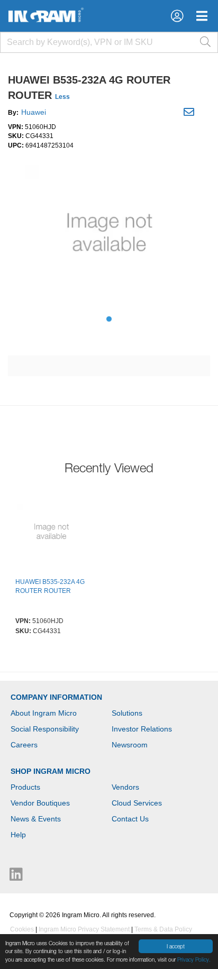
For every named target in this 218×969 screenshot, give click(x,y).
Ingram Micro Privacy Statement (84, 929)
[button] (177, 16)
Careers (24, 745)
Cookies (22, 929)
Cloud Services (137, 803)
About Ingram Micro (44, 713)
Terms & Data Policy (163, 929)
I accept (176, 946)
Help (18, 834)
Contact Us (130, 819)
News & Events (36, 819)
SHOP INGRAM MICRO (50, 771)
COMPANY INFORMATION (56, 697)
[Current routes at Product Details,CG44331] (51, 532)
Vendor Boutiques (40, 803)
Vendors (125, 787)
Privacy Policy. (194, 959)
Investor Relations (142, 729)
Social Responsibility (45, 729)
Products (25, 787)
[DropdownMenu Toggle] (202, 16)
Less (62, 96)
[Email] (190, 113)
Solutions (127, 713)
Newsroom (130, 745)
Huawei (33, 112)
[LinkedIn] (16, 877)
